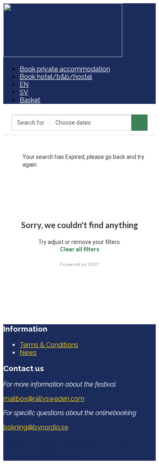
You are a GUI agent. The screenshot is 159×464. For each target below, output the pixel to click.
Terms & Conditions (49, 345)
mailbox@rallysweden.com (43, 398)
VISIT (93, 264)
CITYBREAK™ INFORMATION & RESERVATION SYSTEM (69, 453)
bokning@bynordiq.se (35, 427)
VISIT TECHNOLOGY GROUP (54, 441)
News (28, 352)
